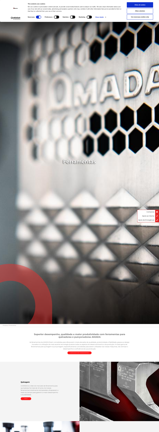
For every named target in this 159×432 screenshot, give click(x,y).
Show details (99, 17)
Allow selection (140, 11)
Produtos (5, 325)
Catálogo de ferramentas (79, 352)
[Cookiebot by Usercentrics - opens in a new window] (16, 18)
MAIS (26, 398)
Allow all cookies (140, 5)
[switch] (56, 17)
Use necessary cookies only (140, 17)
